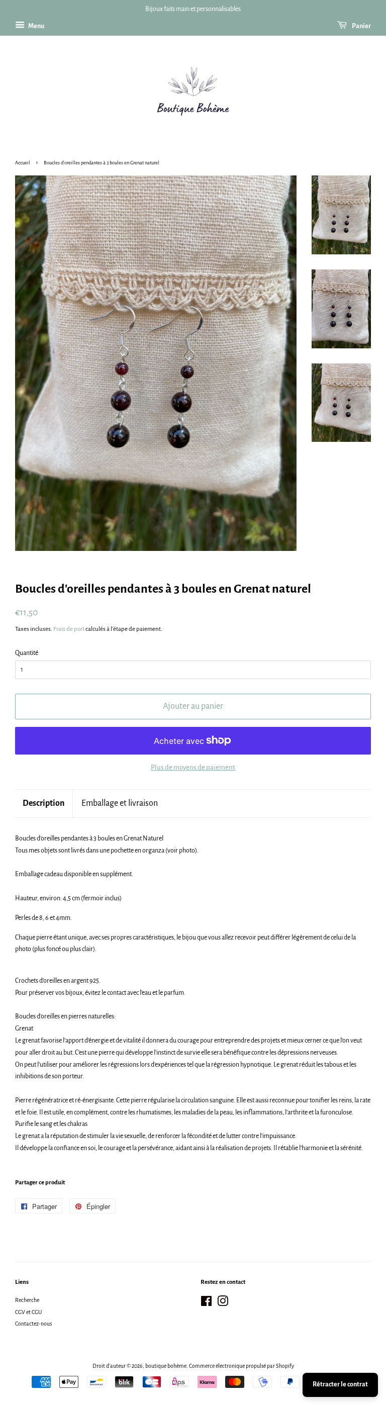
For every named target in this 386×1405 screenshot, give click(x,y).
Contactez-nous (33, 1324)
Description (44, 803)
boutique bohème (165, 1366)
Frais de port (68, 629)
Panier (361, 26)
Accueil (22, 162)
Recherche (27, 1300)
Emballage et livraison (119, 803)
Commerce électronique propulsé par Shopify (241, 1366)
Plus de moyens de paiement (193, 767)
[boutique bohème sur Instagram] (222, 1303)
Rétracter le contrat (340, 1384)
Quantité (26, 653)
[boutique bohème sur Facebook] (206, 1303)
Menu (35, 26)
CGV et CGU (28, 1312)
